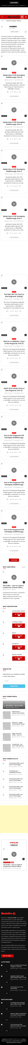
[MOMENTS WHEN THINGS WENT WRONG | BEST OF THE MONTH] (5, 979)
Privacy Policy (8, 1040)
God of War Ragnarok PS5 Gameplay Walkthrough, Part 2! (14, 484)
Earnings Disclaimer (11, 1042)
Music (12, 862)
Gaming (14, 72)
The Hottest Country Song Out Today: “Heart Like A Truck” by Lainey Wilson (14, 5)
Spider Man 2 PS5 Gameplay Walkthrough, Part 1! (14, 217)
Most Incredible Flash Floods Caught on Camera (18, 965)
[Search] (26, 17)
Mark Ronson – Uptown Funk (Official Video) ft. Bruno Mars (18, 713)
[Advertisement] (14, 258)
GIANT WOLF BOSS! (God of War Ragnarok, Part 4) (14, 389)
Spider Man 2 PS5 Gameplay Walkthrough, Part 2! (14, 170)
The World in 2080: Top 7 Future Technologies (16, 795)
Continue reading (14, 96)
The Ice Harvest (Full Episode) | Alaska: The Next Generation (18, 1026)
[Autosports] (7, 647)
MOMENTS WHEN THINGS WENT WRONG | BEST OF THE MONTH (18, 977)
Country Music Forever (18, 611)
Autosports (15, 644)
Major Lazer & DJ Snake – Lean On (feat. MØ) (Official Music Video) (17, 736)
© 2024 (4, 1039)
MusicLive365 (9, 1039)
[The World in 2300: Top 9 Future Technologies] (5, 788)
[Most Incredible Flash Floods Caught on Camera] (5, 969)
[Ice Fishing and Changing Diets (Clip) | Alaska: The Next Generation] (5, 1006)
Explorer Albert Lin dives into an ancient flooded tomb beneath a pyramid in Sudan (18, 1015)
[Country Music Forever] (7, 614)
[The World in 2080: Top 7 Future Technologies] (5, 796)
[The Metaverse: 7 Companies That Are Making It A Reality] (5, 773)
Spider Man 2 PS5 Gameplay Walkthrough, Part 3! (14, 123)
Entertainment (7, 862)
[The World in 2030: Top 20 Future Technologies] (5, 765)
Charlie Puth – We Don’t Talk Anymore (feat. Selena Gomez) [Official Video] (18, 747)
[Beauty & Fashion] (7, 658)
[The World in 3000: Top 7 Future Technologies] (5, 780)
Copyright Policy (16, 1040)
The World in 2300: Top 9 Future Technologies (16, 787)
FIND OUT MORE (7, 956)
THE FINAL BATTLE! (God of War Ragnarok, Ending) (14, 295)
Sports (14, 633)
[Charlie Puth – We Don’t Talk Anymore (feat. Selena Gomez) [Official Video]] (7, 748)
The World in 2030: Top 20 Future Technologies (16, 763)
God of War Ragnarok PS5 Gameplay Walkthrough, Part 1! (14, 532)
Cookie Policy (23, 1040)
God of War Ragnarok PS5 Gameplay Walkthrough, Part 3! (14, 437)
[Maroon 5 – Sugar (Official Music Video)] (7, 726)
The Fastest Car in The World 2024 (16, 987)
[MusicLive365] (14, 17)
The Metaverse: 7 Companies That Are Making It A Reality (15, 772)
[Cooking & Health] (7, 625)
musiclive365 (9, 80)
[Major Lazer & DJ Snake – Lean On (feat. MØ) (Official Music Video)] (7, 737)
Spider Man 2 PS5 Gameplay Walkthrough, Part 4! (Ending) (14, 77)
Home (2, 20)
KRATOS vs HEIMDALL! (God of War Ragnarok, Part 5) (14, 342)
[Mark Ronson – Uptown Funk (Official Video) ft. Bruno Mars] (7, 715)
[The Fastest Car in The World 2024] (5, 990)
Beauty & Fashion (17, 654)
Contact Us (19, 1042)
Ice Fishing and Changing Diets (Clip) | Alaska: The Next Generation (17, 1004)
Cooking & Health (17, 622)
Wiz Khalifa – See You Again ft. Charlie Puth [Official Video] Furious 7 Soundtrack (13, 587)
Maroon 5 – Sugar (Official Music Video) (18, 723)
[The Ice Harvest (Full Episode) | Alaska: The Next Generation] (5, 1028)
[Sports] (7, 636)
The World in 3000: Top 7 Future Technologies (16, 779)
